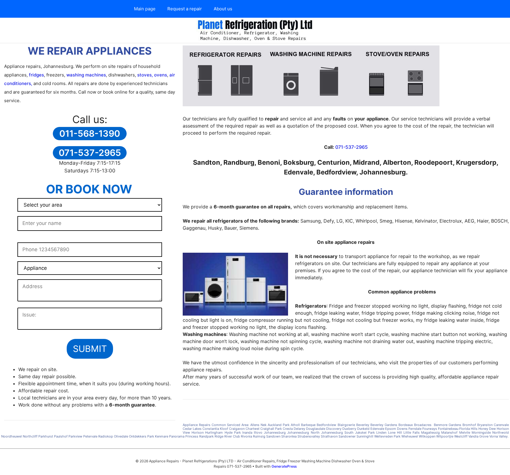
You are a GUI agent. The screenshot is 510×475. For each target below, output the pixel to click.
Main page (145, 9)
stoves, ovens (151, 75)
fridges (36, 75)
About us (223, 9)
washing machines (86, 75)
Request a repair (184, 9)
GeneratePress (284, 466)
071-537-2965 (351, 147)
